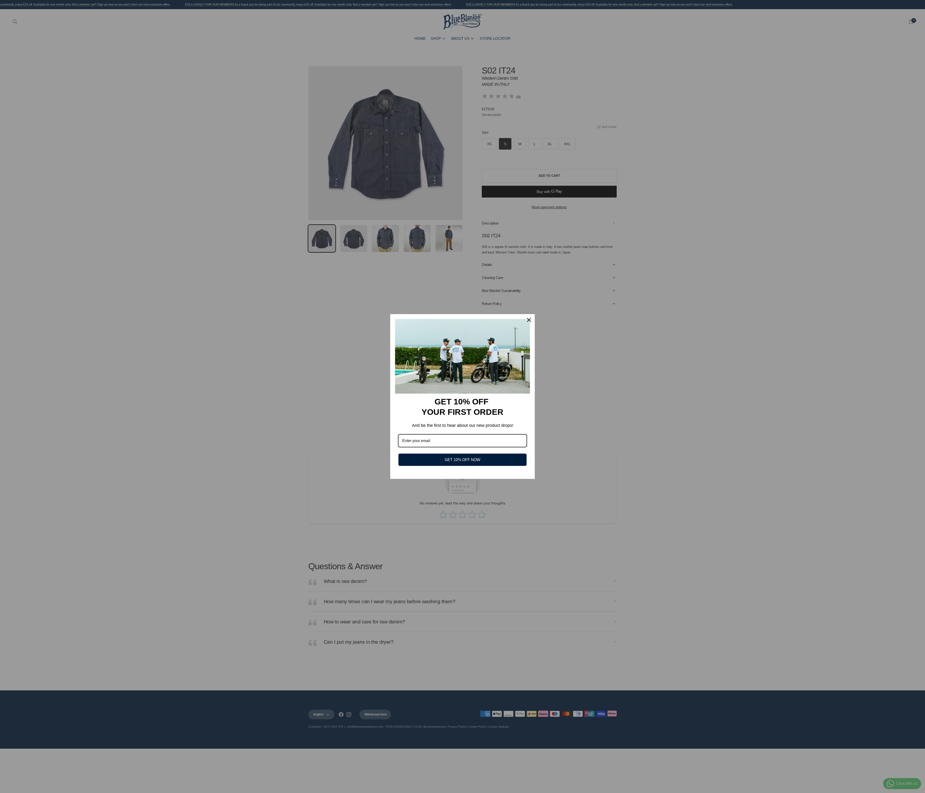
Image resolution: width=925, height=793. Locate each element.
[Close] (529, 320)
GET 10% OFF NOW (462, 460)
